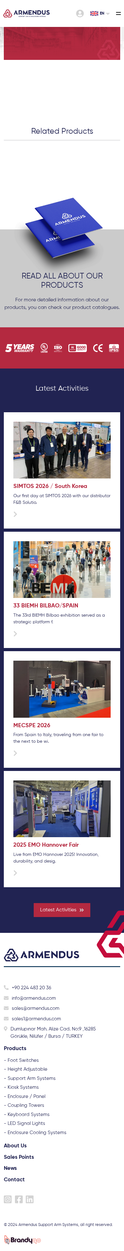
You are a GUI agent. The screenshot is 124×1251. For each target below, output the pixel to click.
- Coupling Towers (24, 1105)
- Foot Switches (21, 1060)
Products (15, 1048)
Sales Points (19, 1157)
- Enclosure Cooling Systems (35, 1132)
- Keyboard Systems (27, 1114)
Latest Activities (58, 910)
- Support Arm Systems (30, 1078)
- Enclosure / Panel (24, 1096)
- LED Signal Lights (24, 1123)
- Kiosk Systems (21, 1087)
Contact (14, 1180)
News (10, 1168)
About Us (15, 1146)
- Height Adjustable (25, 1069)
